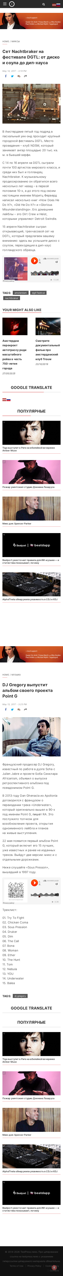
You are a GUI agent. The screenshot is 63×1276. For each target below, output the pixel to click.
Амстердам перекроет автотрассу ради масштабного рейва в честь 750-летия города (14, 354)
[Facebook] (6, 76)
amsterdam (21, 292)
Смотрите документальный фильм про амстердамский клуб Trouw (48, 350)
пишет (37, 814)
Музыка (16, 674)
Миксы (15, 41)
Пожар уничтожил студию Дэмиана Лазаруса (28, 487)
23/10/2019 (42, 364)
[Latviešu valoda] (4, 399)
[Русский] (9, 399)
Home (5, 41)
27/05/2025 (8, 373)
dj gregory (20, 996)
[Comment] (19, 76)
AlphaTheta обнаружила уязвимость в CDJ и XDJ (30, 599)
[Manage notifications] (54, 1267)
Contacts (54, 1270)
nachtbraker (11, 298)
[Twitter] (12, 76)
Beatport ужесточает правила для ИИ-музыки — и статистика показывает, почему (30, 561)
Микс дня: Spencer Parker (16, 523)
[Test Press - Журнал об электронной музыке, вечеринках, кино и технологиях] (22, 4)
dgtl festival (38, 292)
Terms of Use (16, 1266)
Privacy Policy (34, 1266)
